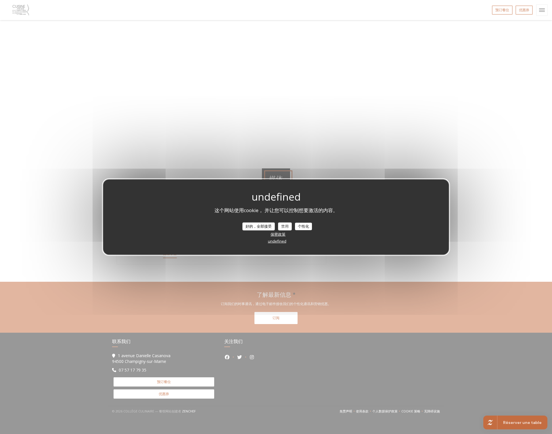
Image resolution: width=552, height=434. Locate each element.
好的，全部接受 (259, 226)
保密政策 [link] (278, 234)
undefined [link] (277, 240)
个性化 (303, 226)
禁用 (285, 226)
